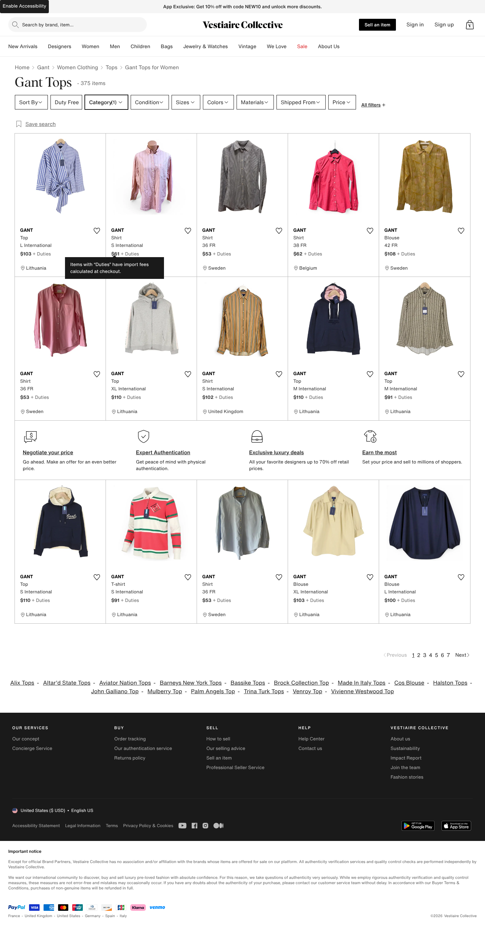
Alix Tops (22, 683)
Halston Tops (450, 683)
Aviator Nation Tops (125, 683)
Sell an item (377, 24)
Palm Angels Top (213, 691)
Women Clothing (77, 67)
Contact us (310, 748)
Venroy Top (307, 691)
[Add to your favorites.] (97, 231)
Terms (112, 825)
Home (22, 67)
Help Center (312, 738)
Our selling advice (225, 748)
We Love (277, 46)
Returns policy (129, 758)
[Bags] (177, 46)
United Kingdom (38, 915)
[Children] (155, 46)
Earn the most (379, 452)
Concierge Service (32, 748)
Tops (111, 67)
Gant (43, 67)
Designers (59, 46)
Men (115, 46)
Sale (302, 46)
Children (140, 46)
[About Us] (344, 46)
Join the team (405, 767)
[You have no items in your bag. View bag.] (469, 24)
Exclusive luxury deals (276, 452)
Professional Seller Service (235, 767)
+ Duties (42, 253)
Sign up (444, 24)
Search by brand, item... (48, 24)
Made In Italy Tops (361, 683)
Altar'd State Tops (66, 683)
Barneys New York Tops (191, 683)
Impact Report (406, 758)
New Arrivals (22, 46)
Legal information (82, 825)
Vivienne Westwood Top (362, 691)
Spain (110, 915)
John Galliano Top (115, 691)
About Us (329, 46)
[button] (469, 24)
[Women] (104, 46)
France (14, 915)
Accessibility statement (36, 825)
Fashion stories (407, 777)
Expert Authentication (163, 452)
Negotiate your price (48, 452)
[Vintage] (261, 46)
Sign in (415, 24)
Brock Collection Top (301, 683)
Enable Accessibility (24, 6)
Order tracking (130, 738)
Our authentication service (143, 748)
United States (69, 915)
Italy (123, 915)
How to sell (218, 738)
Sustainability (405, 748)
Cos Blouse (409, 683)
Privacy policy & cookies (148, 825)
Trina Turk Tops (264, 691)
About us (400, 738)
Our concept (25, 738)
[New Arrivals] (42, 46)
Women (90, 46)
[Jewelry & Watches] (233, 46)
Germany (93, 915)
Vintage (247, 46)
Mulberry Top (164, 691)
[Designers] (76, 46)
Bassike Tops (248, 683)
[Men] (125, 46)
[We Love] (292, 46)
